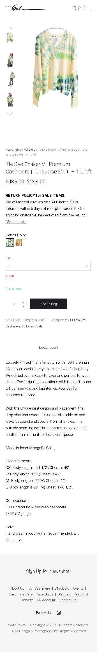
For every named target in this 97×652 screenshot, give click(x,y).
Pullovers (29, 149)
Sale (39, 326)
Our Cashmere (39, 588)
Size (9, 258)
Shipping (64, 594)
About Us (17, 588)
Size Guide (45, 594)
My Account (46, 600)
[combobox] (48, 266)
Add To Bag (48, 304)
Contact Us (67, 600)
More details (16, 221)
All (69, 320)
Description (48, 347)
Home (9, 149)
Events (78, 588)
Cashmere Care (21, 594)
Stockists (62, 588)
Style (18, 149)
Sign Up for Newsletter (48, 571)
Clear (10, 276)
